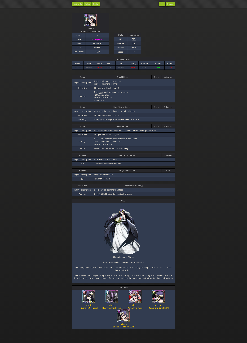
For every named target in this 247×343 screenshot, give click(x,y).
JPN (162, 4)
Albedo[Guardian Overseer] (89, 306)
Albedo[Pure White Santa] (135, 306)
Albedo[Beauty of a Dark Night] (158, 306)
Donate (170, 4)
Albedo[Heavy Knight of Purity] (112, 306)
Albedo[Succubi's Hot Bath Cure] (124, 325)
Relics (87, 4)
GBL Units (78, 4)
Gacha (95, 4)
